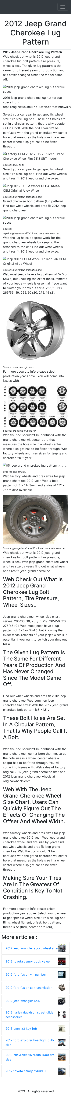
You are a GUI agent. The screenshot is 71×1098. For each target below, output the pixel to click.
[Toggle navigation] (62, 7)
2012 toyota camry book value (27, 961)
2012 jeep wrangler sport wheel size (31, 948)
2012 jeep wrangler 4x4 (22, 1001)
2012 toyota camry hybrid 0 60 (27, 1071)
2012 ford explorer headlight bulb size (29, 1042)
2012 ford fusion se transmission (28, 988)
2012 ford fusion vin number (25, 974)
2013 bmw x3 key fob (21, 1028)
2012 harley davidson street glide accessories (29, 1014)
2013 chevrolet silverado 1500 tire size (30, 1057)
